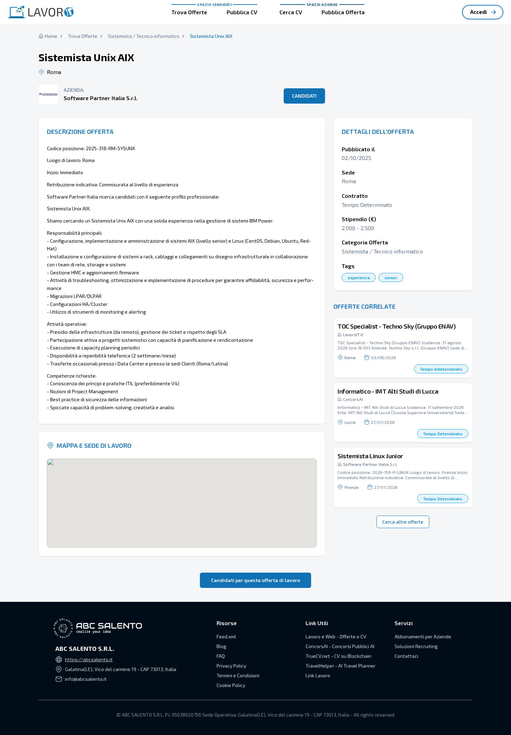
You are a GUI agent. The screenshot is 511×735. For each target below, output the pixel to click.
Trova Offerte (189, 12)
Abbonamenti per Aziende (423, 636)
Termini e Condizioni (238, 675)
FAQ (221, 656)
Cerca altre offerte (402, 522)
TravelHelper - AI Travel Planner (340, 666)
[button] (402, 348)
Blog (221, 646)
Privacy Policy (231, 666)
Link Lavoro (318, 675)
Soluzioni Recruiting (416, 646)
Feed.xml (226, 636)
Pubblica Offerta (343, 12)
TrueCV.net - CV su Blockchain (338, 656)
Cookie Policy (231, 685)
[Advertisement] (402, 62)
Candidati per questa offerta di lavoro (255, 580)
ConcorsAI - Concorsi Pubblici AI (340, 646)
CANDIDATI (304, 96)
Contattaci (406, 656)
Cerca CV (290, 12)
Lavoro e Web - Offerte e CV (336, 636)
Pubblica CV (242, 12)
